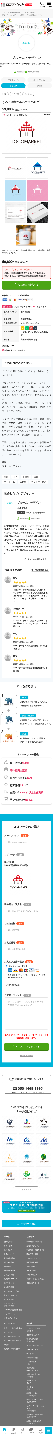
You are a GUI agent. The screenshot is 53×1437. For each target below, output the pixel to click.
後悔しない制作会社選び (13, 1328)
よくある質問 (9, 1274)
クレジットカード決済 (17, 966)
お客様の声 (31, 1433)
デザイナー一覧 (15, 12)
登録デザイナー (9, 1270)
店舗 (6, 476)
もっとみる (26, 1189)
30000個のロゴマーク (34, 1241)
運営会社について (33, 1335)
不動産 (25, 476)
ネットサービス (38, 481)
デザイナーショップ (9, 15)
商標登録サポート (33, 1283)
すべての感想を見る (40, 569)
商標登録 (7, 1266)
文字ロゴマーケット (11, 1318)
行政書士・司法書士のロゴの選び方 (34, 1415)
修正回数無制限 (32, 1262)
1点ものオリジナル (33, 1258)
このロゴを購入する (28, 285)
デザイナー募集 (32, 1357)
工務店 (23, 481)
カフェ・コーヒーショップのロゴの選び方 (35, 1408)
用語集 (6, 1344)
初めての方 (13, 1433)
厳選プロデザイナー (33, 1246)
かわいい (28, 94)
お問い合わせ (9, 1283)
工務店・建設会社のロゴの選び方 (33, 1422)
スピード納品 (31, 1270)
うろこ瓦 (15, 94)
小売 (15, 476)
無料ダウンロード (10, 1295)
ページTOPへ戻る (28, 1223)
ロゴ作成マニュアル (11, 1291)
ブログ (39, 85)
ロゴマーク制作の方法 (12, 1336)
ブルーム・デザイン (30, 12)
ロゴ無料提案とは (31, 1362)
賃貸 (36, 476)
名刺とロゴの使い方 (31, 1381)
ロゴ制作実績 (9, 1287)
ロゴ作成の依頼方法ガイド (32, 1369)
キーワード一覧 (32, 1349)
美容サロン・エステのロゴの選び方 (34, 1400)
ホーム (4, 1433)
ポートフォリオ (39, 80)
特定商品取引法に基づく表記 (33, 1339)
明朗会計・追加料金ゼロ (35, 1250)
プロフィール (13, 80)
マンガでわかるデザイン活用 (9, 1304)
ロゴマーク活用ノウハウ (13, 1340)
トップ (4, 12)
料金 (22, 1433)
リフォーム (9, 481)
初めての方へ (9, 1241)
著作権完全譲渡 (32, 1254)
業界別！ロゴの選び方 (12, 1348)
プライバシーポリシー (34, 1345)
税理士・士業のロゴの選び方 (32, 1394)
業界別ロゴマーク (10, 1278)
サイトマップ (31, 1353)
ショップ (13, 85)
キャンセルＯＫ (32, 1266)
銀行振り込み (14, 984)
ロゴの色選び (9, 1299)
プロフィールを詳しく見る (35, 559)
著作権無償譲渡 (9, 1258)
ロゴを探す (8, 1246)
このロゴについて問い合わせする (28, 1079)
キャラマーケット (10, 1314)
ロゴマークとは (9, 1332)
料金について (9, 1254)
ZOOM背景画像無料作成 (13, 1309)
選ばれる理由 (9, 1262)
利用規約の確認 (26, 1055)
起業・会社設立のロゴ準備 (33, 1375)
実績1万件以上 (31, 1274)
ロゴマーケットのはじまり (33, 1329)
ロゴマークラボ (9, 1323)
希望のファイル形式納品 (35, 1278)
